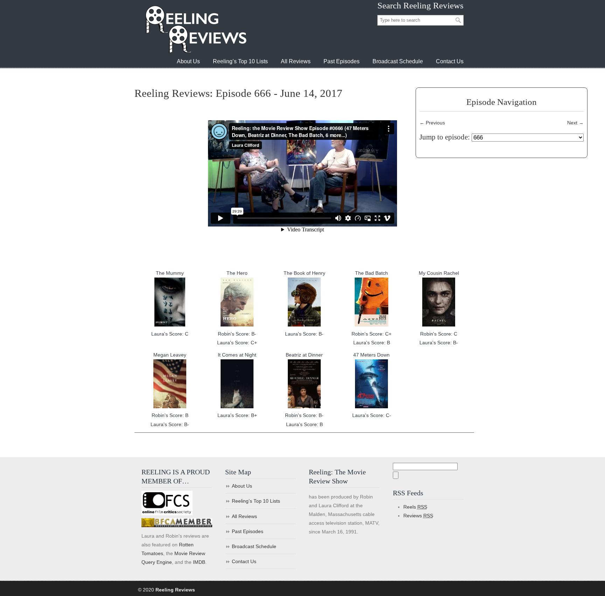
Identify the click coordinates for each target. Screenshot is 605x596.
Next (575, 122)
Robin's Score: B (170, 415)
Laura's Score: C (169, 334)
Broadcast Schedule (254, 546)
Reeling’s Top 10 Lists (256, 501)
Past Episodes (247, 531)
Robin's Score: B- (237, 334)
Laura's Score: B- (304, 334)
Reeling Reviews (195, 29)
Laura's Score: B (371, 342)
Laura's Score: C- (371, 415)
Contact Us (244, 561)
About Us (242, 486)
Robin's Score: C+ (371, 334)
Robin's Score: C (438, 334)
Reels (415, 507)
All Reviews (244, 516)
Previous (432, 122)
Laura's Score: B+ (237, 415)
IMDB (199, 562)
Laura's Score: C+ (237, 342)
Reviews (418, 515)
